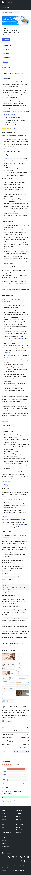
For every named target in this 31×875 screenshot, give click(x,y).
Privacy (4, 819)
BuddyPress (6, 846)
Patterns (18, 819)
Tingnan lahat (25, 783)
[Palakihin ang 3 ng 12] (13, 673)
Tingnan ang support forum (9, 801)
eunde (13, 128)
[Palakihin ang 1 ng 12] (13, 655)
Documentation (6, 111)
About (3, 811)
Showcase (19, 811)
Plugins (18, 816)
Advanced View (6, 756)
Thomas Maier (7, 35)
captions (16, 751)
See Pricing (5, 421)
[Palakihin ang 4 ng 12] (13, 679)
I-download (6, 39)
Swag (18, 832)
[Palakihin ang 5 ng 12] (13, 688)
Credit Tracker (19, 524)
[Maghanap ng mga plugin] (18, 12)
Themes (18, 813)
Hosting (4, 816)
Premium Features (23, 111)
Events (18, 827)
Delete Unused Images (8, 114)
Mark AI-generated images (12, 158)
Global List (7, 352)
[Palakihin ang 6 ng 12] (13, 698)
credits (27, 751)
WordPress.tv (6, 832)
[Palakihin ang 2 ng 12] (13, 664)
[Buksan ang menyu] (28, 2)
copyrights (21, 751)
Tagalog (7, 853)
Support (14, 111)
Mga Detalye (7, 45)
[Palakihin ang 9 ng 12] (27, 672)
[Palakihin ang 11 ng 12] (27, 684)
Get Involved (20, 824)
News (3, 813)
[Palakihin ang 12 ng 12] (27, 692)
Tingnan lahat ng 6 (24, 747)
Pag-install (6, 53)
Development (7, 57)
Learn (3, 824)
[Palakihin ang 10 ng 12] (27, 679)
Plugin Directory (6, 7)
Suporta (5, 62)
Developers (5, 830)
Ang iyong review (7, 783)
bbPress (5, 843)
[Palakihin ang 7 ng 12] (27, 655)
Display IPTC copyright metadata (14, 338)
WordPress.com (7, 838)
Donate (19, 830)
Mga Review (7, 49)
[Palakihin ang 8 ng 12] (27, 664)
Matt (4, 840)
